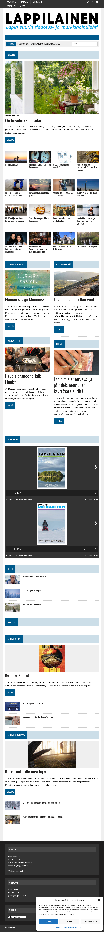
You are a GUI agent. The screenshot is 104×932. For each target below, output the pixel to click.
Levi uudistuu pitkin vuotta (76, 299)
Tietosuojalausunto (74, 927)
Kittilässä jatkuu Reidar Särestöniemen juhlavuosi (15, 219)
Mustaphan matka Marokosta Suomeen (38, 717)
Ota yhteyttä (11, 2)
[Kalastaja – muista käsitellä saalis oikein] (16, 189)
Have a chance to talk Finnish (23, 378)
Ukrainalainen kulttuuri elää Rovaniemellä (40, 166)
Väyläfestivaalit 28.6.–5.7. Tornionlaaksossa (63, 194)
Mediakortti (11, 6)
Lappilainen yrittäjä (63, 264)
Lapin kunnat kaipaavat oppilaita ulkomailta (62, 219)
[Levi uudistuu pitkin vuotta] (76, 294)
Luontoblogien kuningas (32, 590)
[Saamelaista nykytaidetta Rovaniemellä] (40, 214)
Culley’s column (14, 340)
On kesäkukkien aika (23, 120)
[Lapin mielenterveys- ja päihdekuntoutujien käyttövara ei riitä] (76, 373)
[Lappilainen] (52, 22)
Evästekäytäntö (61, 927)
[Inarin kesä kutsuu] (16, 161)
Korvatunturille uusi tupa (25, 771)
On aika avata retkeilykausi (87, 246)
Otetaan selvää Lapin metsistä (61, 166)
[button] (99, 900)
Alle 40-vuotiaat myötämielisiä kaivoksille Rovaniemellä (87, 167)
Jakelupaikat (24, 2)
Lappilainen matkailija (16, 264)
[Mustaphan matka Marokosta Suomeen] (12, 723)
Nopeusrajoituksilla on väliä (33, 703)
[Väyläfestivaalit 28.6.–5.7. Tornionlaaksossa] (64, 189)
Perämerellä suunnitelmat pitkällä (39, 194)
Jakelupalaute (37, 2)
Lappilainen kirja (14, 639)
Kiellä (69, 921)
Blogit (10, 569)
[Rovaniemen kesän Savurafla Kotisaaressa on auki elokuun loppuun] (40, 242)
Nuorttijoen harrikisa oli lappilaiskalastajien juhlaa (43, 816)
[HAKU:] (85, 43)
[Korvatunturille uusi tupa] (52, 766)
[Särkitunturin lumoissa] (12, 610)
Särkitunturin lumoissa (32, 604)
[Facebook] (92, 1)
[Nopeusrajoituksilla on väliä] (12, 709)
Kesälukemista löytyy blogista (34, 576)
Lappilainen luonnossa (16, 735)
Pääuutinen (12, 54)
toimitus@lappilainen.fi (18, 865)
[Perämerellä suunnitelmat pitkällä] (40, 189)
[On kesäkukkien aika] (52, 112)
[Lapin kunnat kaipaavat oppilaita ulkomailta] (64, 214)
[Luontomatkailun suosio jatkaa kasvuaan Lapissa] (12, 808)
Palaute (22, 6)
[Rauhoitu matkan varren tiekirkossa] (64, 242)
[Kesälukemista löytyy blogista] (12, 582)
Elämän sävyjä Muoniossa (25, 299)
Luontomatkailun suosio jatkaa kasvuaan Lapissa (41, 802)
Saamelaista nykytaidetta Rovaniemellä (39, 219)
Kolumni (59, 344)
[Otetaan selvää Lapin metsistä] (64, 161)
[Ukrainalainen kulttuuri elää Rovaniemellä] (40, 161)
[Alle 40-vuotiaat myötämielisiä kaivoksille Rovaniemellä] (88, 161)
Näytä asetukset (90, 921)
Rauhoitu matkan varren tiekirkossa (62, 248)
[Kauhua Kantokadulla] (52, 670)
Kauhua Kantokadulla (22, 675)
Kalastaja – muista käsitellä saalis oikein (13, 194)
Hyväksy (48, 921)
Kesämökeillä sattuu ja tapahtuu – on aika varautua (86, 221)
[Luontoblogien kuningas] (12, 596)
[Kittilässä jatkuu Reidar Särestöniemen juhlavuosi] (16, 214)
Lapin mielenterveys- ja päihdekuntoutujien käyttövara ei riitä (73, 385)
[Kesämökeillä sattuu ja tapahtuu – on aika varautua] (88, 214)
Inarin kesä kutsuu (12, 164)
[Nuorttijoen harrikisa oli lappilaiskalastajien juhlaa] (12, 822)
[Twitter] (88, 1)
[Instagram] (97, 1)
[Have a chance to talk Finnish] (27, 370)
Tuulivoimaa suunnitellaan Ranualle (87, 194)
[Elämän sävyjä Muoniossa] (27, 294)
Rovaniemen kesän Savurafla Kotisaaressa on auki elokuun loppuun (39, 249)
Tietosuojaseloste (16, 871)
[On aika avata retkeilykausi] (88, 242)
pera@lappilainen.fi (17, 895)
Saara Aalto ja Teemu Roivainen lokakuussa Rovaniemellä (13, 249)
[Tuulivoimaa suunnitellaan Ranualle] (88, 189)
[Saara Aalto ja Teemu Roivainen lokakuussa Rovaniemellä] (16, 242)
